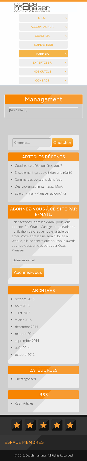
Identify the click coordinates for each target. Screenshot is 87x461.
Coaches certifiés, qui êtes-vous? (38, 165)
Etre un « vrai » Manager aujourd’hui (40, 193)
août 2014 (22, 347)
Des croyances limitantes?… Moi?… (39, 186)
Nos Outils (42, 71)
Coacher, (42, 35)
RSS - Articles (24, 403)
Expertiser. (42, 62)
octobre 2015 (25, 299)
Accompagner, (42, 26)
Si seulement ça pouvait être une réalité (43, 172)
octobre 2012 (25, 354)
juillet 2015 (22, 313)
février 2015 (23, 320)
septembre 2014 (27, 341)
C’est (42, 17)
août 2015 (22, 306)
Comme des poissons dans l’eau (38, 179)
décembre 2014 (26, 327)
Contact (42, 80)
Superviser (43, 44)
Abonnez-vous (28, 272)
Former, (42, 53)
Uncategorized (25, 379)
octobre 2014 (25, 334)
